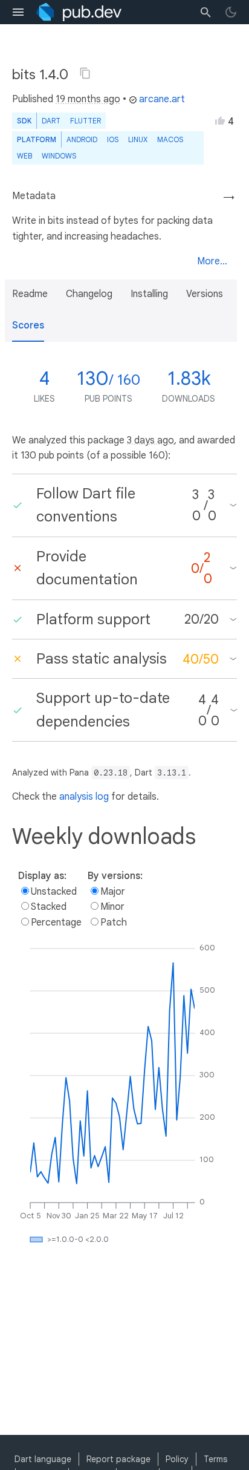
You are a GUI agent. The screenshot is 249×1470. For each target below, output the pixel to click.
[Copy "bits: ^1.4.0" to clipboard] (85, 73)
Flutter (85, 120)
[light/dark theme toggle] (231, 12)
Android (81, 139)
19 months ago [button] (88, 99)
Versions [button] (204, 294)
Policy (177, 1459)
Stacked (48, 907)
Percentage (56, 922)
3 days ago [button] (150, 440)
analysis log (84, 797)
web (24, 155)
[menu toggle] (18, 12)
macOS (170, 139)
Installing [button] (149, 294)
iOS (112, 139)
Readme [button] (30, 294)
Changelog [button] (89, 294)
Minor (112, 907)
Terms (215, 1459)
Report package (118, 1459)
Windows (59, 155)
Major (112, 892)
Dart (51, 120)
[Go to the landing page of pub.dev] (78, 12)
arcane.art (162, 99)
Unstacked (54, 892)
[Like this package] (220, 120)
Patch (113, 922)
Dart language (43, 1459)
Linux (137, 139)
